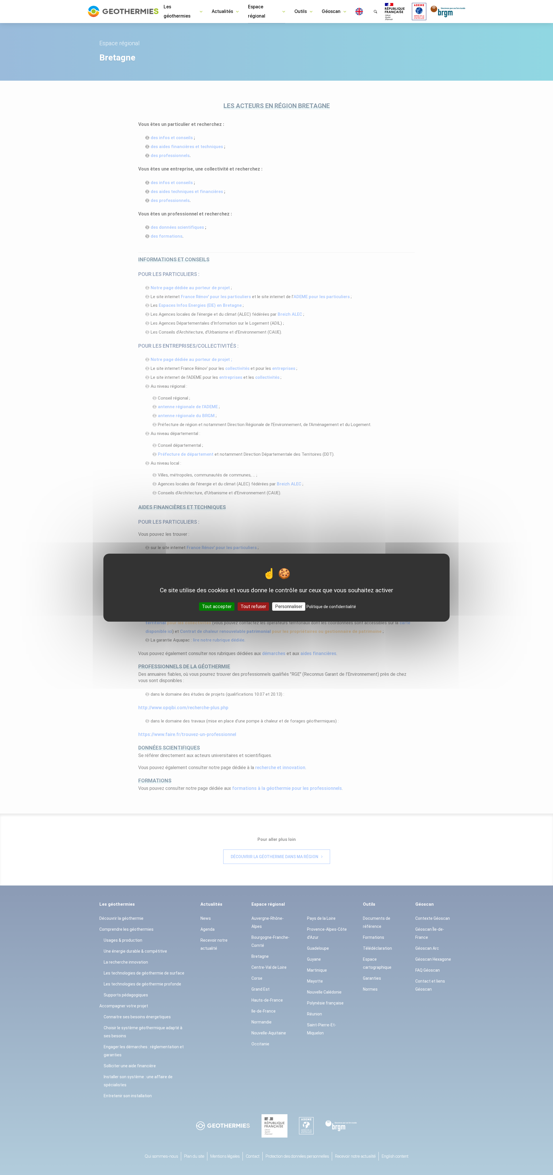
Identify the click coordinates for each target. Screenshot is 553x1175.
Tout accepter (217, 606)
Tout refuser (253, 606)
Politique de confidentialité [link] (331, 606)
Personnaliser (288, 606)
